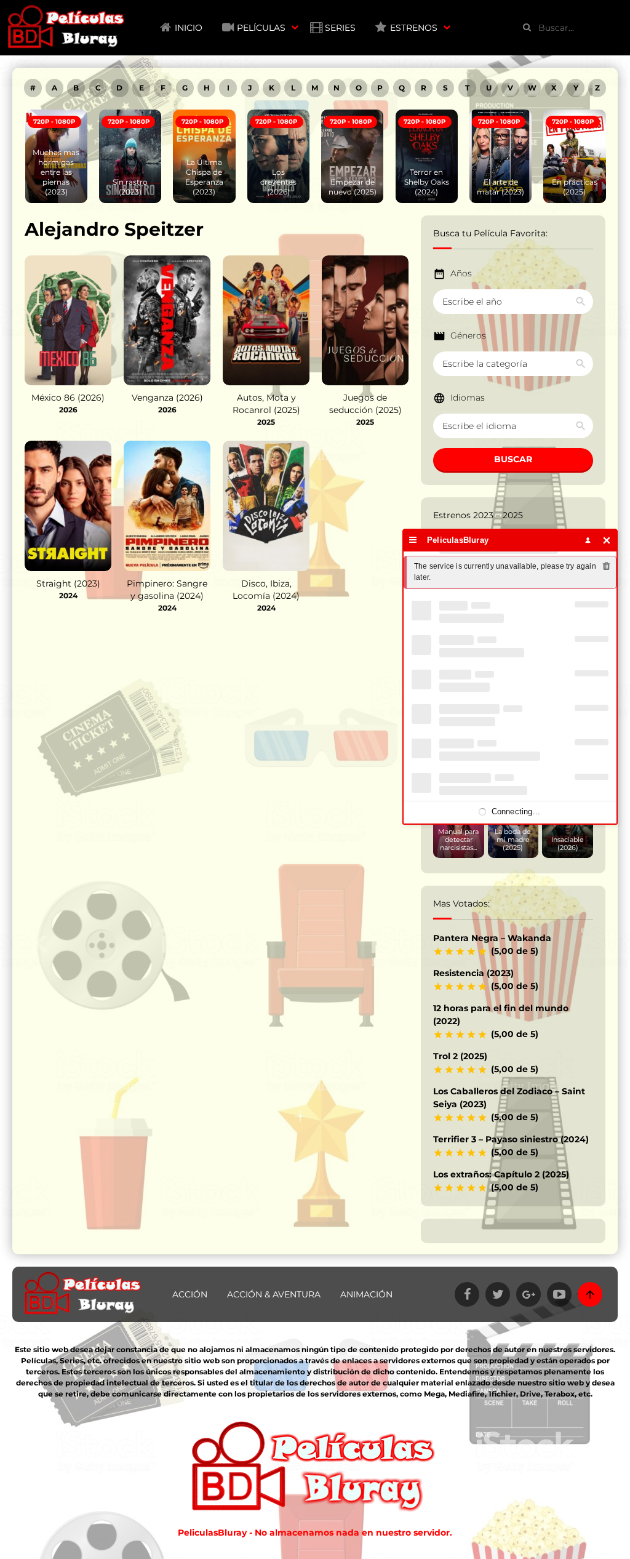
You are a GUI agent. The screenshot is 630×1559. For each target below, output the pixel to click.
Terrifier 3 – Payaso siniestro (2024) (511, 1139)
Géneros (468, 335)
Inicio (188, 27)
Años (461, 273)
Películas (261, 27)
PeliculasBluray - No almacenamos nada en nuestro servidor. (315, 1532)
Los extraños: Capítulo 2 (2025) (501, 1174)
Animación (366, 1294)
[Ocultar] (607, 540)
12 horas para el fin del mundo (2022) (500, 1015)
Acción (189, 1294)
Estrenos (413, 27)
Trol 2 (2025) (460, 1056)
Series (340, 27)
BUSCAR (513, 459)
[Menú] (413, 540)
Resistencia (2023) (473, 973)
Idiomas (467, 397)
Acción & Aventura (274, 1294)
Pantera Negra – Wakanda (492, 938)
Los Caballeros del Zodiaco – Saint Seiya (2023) (509, 1098)
